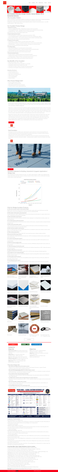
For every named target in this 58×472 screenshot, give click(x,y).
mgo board (12, 110)
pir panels (31, 111)
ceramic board (32, 110)
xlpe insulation (16, 110)
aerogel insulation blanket (38, 111)
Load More (29, 339)
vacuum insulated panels (27, 112)
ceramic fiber (37, 110)
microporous (10, 112)
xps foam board (34, 112)
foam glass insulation (20, 111)
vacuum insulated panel (46, 111)
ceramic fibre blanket (22, 110)
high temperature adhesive (20, 112)
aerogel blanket (27, 111)
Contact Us (11, 347)
